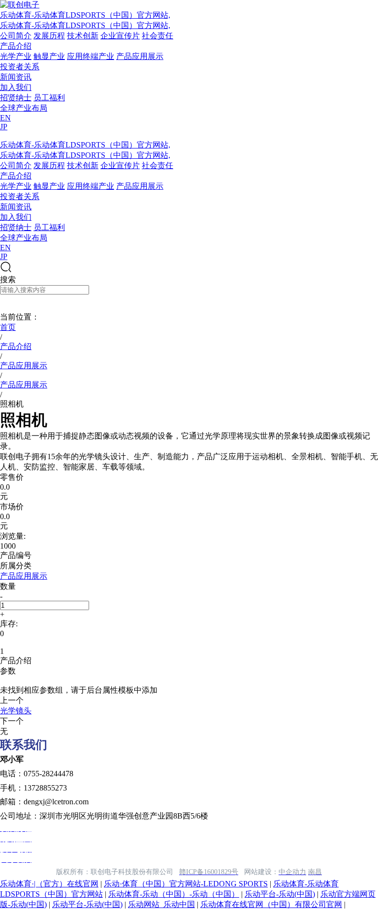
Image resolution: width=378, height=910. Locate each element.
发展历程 (49, 35)
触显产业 (49, 56)
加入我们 (16, 87)
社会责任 (157, 35)
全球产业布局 (23, 108)
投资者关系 (19, 66)
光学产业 (16, 56)
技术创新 (82, 35)
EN (5, 118)
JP (3, 126)
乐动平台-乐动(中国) (280, 894)
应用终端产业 (90, 56)
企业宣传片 (120, 35)
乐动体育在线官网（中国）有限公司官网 (271, 904)
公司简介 (16, 35)
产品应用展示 (139, 56)
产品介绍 (16, 46)
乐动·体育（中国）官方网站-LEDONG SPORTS (186, 884)
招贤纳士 (16, 97)
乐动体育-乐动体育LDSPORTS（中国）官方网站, (85, 15)
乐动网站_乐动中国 (161, 904)
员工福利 (49, 97)
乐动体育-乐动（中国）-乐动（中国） (173, 894)
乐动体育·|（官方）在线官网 (49, 884)
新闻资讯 (16, 77)
